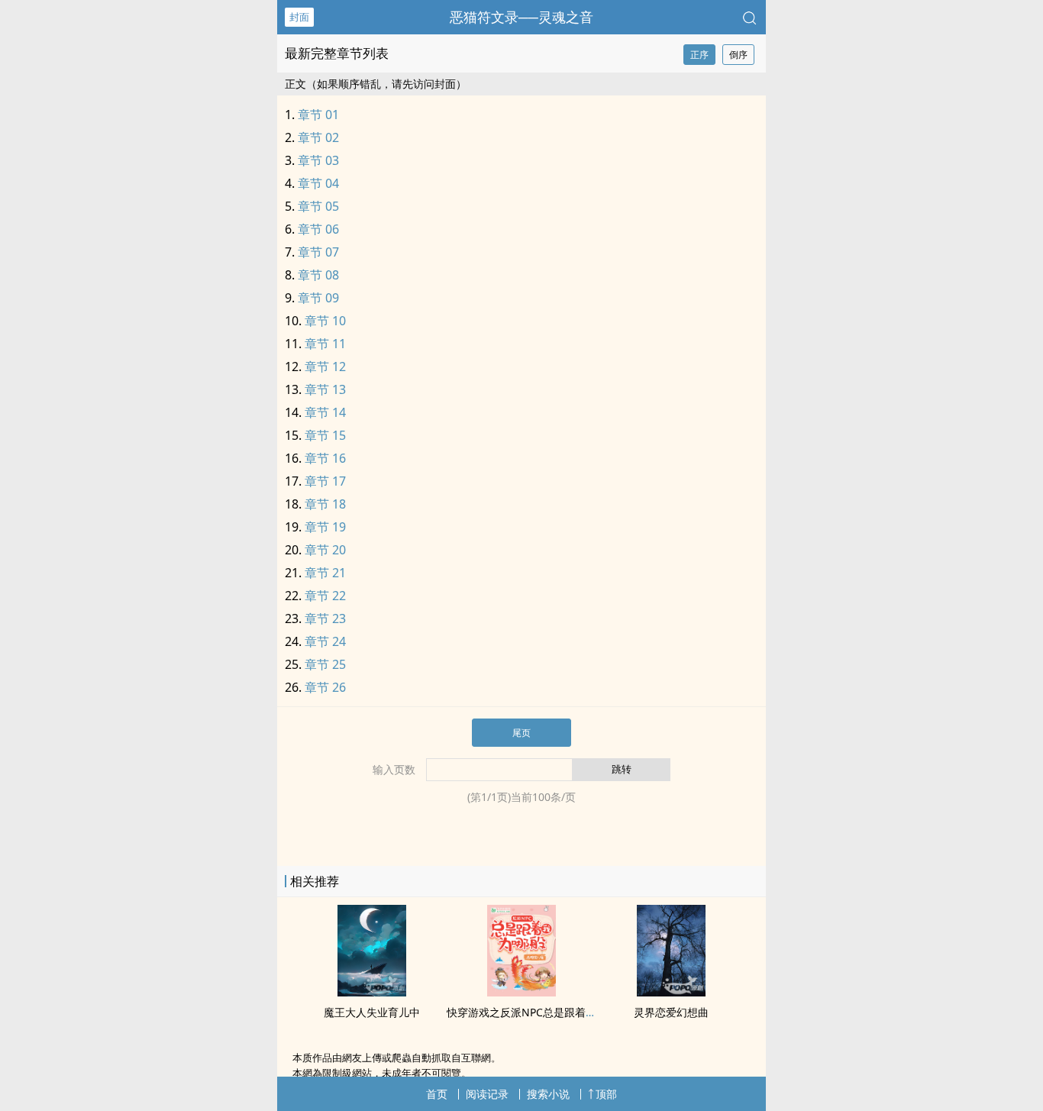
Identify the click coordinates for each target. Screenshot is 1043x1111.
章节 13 (325, 389)
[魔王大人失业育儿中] (371, 991)
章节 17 (325, 481)
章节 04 (318, 183)
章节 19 (325, 526)
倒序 (738, 54)
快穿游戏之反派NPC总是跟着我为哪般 (537, 1012)
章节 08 (318, 274)
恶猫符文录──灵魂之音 (521, 17)
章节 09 (318, 297)
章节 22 (325, 595)
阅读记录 (487, 1094)
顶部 (606, 1094)
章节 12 (325, 366)
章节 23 (325, 618)
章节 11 (325, 343)
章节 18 (325, 504)
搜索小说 (548, 1094)
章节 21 (325, 572)
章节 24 (325, 641)
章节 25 (325, 664)
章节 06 (318, 229)
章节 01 (318, 114)
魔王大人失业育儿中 (372, 1012)
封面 (299, 17)
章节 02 (318, 137)
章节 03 (318, 160)
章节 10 (325, 320)
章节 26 (325, 687)
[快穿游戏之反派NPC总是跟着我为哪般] (521, 991)
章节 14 (325, 412)
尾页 (521, 732)
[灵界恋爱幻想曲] (671, 991)
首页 (436, 1094)
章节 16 (325, 458)
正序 (699, 54)
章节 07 (318, 252)
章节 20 (325, 549)
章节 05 (318, 206)
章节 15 (325, 435)
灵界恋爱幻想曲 (671, 1012)
